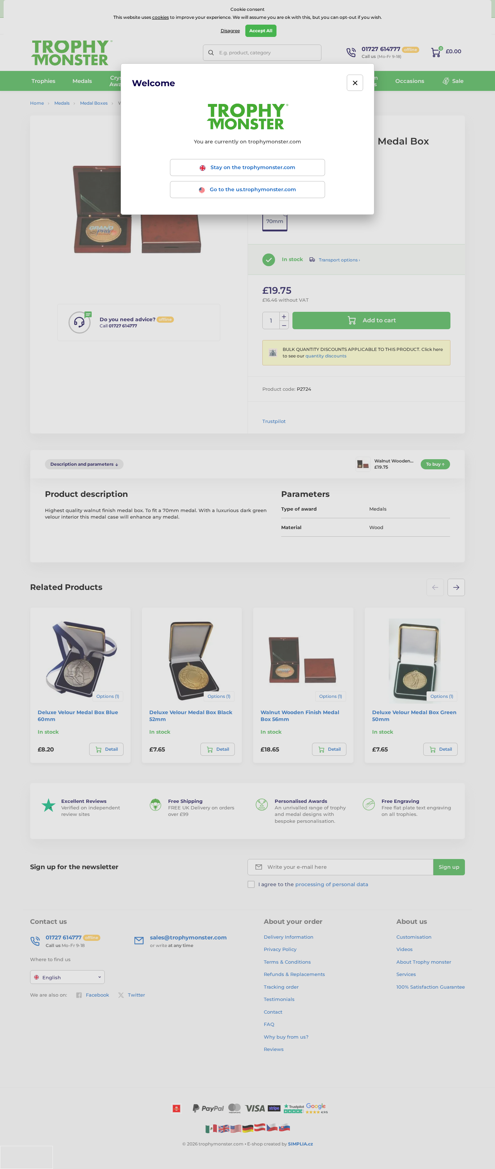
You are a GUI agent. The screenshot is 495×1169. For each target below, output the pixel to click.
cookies (160, 17)
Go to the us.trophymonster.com (252, 189)
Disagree (230, 30)
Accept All (261, 30)
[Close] (355, 83)
